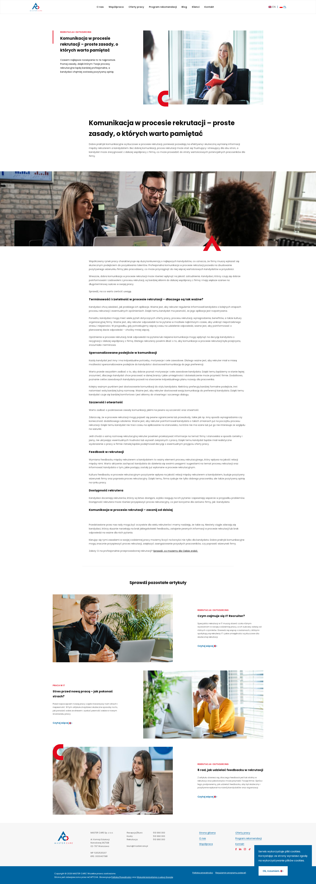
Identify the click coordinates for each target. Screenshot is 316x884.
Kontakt (209, 7)
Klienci (195, 7)
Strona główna (207, 832)
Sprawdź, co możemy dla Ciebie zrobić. (175, 551)
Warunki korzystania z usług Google (155, 877)
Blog (184, 7)
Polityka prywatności (202, 872)
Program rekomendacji (163, 7)
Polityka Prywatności (121, 877)
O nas (100, 7)
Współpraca (116, 7)
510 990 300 (159, 832)
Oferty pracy (136, 7)
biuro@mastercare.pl (137, 846)
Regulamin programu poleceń (230, 872)
